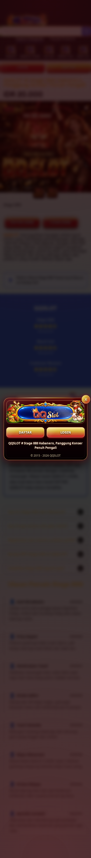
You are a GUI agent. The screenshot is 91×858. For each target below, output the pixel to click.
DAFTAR (25, 432)
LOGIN (65, 432)
